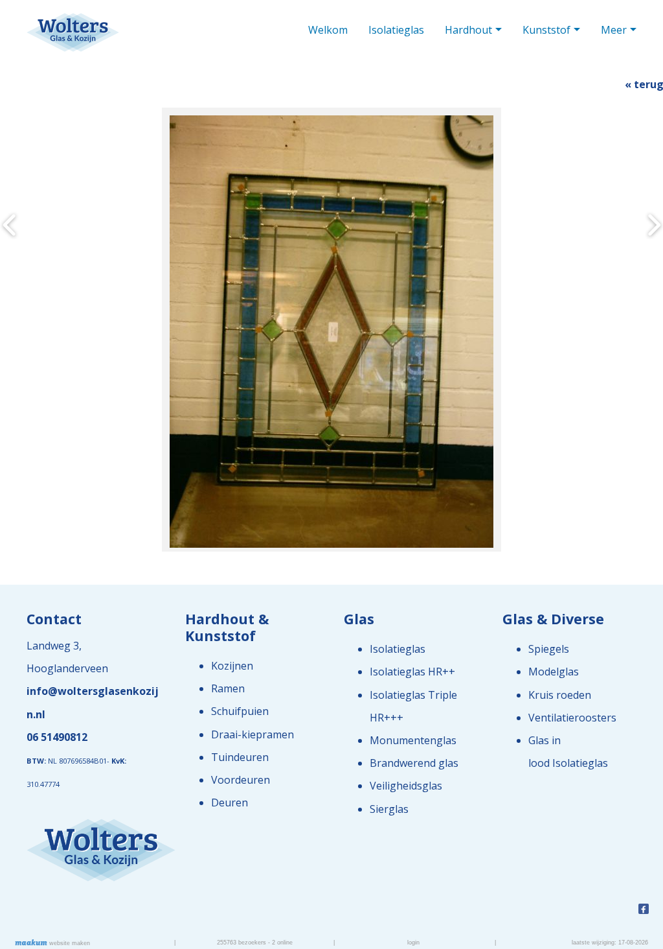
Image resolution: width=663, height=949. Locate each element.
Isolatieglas (396, 30)
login (413, 942)
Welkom (328, 30)
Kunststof (546, 30)
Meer (614, 30)
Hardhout (468, 30)
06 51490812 (57, 737)
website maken (68, 943)
